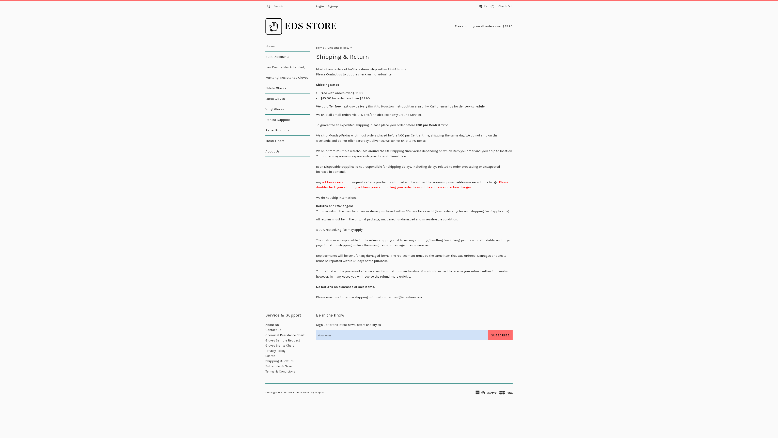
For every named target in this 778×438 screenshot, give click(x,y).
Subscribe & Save (278, 366)
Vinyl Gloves (274, 109)
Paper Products (277, 130)
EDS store (293, 392)
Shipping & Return (279, 361)
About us (272, 325)
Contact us (273, 330)
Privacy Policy (275, 351)
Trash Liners (274, 141)
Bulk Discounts (277, 57)
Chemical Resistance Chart (285, 335)
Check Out (505, 6)
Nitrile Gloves (275, 88)
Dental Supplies (287, 120)
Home (270, 46)
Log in (320, 6)
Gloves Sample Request (282, 340)
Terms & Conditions (280, 371)
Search (270, 356)
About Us (272, 151)
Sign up (333, 6)
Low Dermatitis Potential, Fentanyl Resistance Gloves (286, 72)
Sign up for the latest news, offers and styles (348, 325)
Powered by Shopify (312, 392)
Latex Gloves (275, 99)
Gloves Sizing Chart (279, 345)
